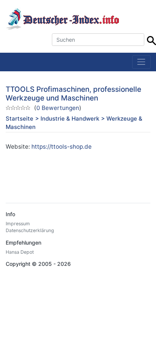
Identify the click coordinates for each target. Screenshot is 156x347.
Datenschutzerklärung (30, 230)
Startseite (19, 118)
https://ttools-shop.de (61, 146)
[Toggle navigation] (141, 62)
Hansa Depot (20, 252)
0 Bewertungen (57, 107)
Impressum (18, 223)
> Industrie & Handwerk (67, 118)
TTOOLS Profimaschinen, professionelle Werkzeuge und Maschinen (73, 93)
